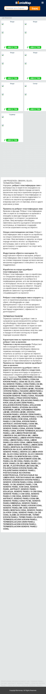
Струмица (12, 114)
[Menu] (43, 2)
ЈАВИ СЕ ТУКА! (12, 47)
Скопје (35, 83)
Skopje (12, 22)
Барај (35, 8)
